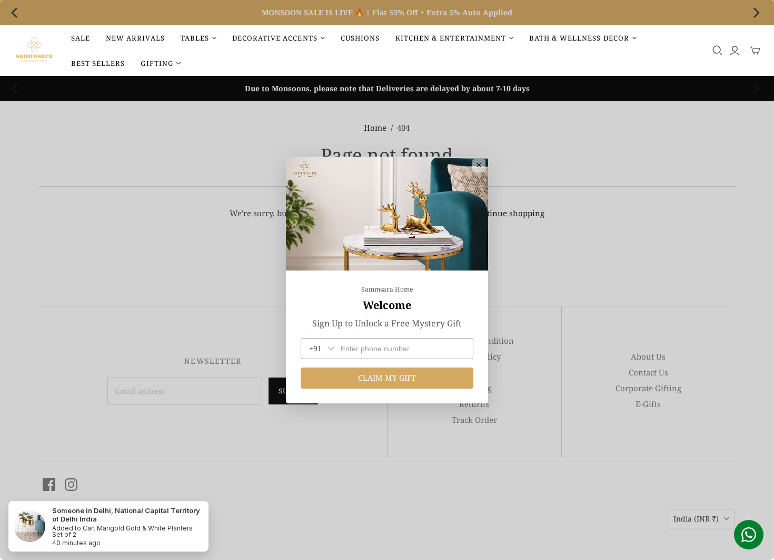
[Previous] (16, 12)
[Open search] (717, 50)
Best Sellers (98, 63)
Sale (80, 38)
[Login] (734, 50)
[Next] (757, 12)
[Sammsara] (34, 50)
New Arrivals (135, 38)
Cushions (360, 38)
